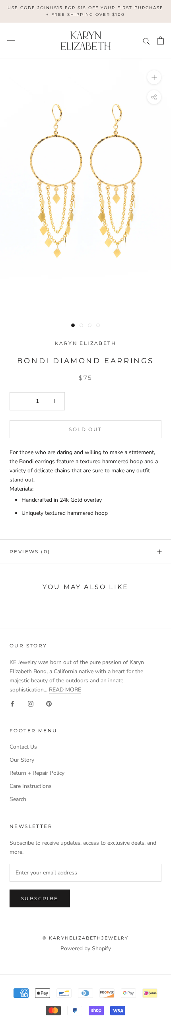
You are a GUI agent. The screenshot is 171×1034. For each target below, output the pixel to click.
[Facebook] (12, 703)
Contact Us (23, 747)
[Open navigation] (11, 41)
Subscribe (39, 898)
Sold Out (85, 429)
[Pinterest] (49, 703)
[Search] (146, 40)
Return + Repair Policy (37, 773)
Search (18, 799)
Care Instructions (31, 786)
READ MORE (65, 689)
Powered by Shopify (85, 948)
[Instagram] (30, 703)
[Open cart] (160, 40)
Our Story (22, 760)
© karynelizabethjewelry (86, 938)
